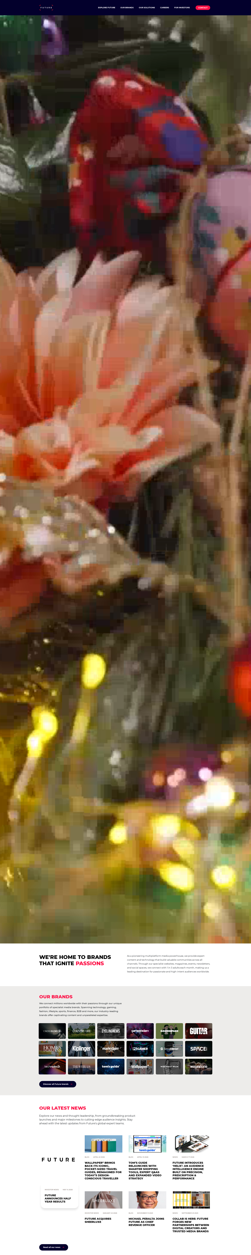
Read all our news (51, 1247)
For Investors (182, 7)
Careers (164, 7)
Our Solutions (147, 7)
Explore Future (106, 7)
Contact (203, 8)
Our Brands (127, 7)
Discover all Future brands (55, 1084)
